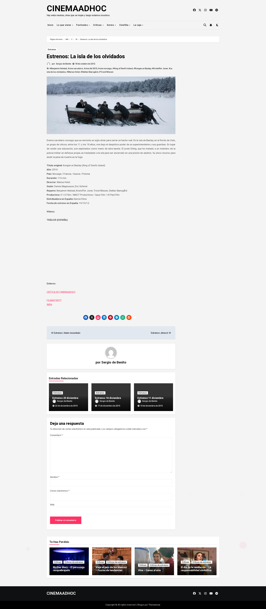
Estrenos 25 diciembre (65, 397)
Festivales (82, 25)
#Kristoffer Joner (160, 68)
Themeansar (154, 604)
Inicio (50, 25)
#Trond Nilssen (106, 72)
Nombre (54, 477)
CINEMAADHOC (77, 8)
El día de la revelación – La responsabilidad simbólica (196, 569)
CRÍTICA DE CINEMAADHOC (61, 292)
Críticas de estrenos (74, 562)
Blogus (140, 604)
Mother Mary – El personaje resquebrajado (69, 569)
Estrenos (52, 49)
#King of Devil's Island (122, 68)
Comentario (56, 435)
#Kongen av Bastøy (142, 68)
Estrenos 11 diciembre (150, 397)
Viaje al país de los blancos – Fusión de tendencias (111, 569)
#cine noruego (105, 68)
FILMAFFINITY (54, 300)
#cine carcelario (75, 68)
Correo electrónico (59, 491)
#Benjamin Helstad (58, 68)
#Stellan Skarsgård (89, 72)
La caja (138, 25)
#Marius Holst (73, 72)
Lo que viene (64, 25)
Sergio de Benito (63, 64)
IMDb (49, 304)
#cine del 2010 (90, 68)
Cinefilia (124, 25)
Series (111, 25)
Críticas (97, 25)
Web (52, 504)
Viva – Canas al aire (149, 570)
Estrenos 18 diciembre (108, 397)
